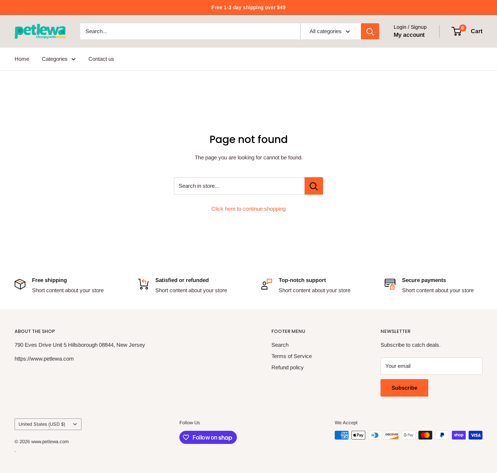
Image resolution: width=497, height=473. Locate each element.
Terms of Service (291, 356)
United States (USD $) (42, 424)
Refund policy (287, 367)
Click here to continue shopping (248, 209)
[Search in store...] (314, 186)
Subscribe (404, 388)
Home (22, 59)
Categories (55, 59)
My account (409, 35)
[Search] (370, 31)
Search (280, 345)
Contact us (101, 59)
